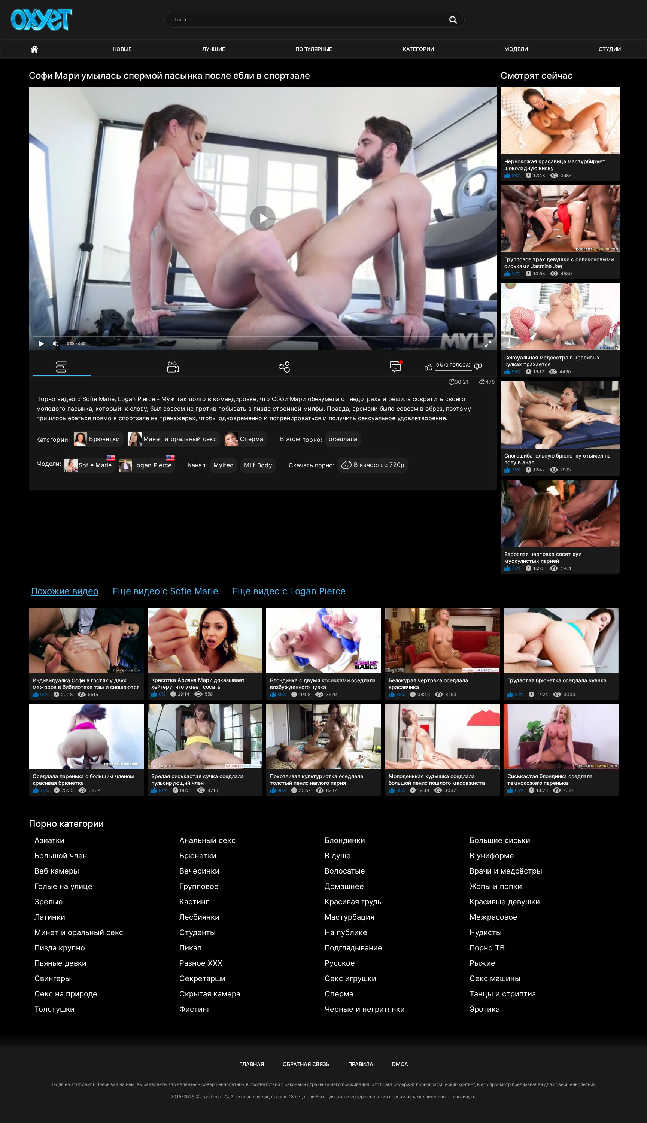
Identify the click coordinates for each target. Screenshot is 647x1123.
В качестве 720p (379, 465)
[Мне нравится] (429, 367)
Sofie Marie (95, 465)
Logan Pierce (152, 465)
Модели (516, 49)
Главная (34, 49)
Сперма (252, 439)
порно (311, 439)
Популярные (313, 49)
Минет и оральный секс (180, 439)
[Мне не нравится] (478, 367)
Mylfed (223, 465)
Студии (610, 49)
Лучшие (213, 49)
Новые (122, 49)
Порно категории (66, 823)
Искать (453, 20)
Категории (418, 49)
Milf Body (258, 465)
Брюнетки (104, 439)
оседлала (343, 439)
